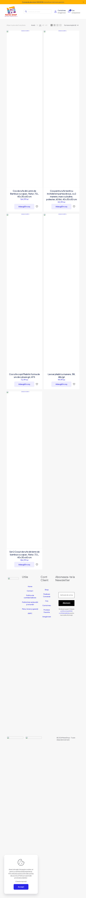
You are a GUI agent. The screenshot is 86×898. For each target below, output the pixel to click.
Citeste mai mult (21, 881)
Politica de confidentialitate (30, 596)
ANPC (30, 613)
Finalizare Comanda (46, 595)
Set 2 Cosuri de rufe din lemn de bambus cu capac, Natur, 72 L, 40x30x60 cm (24, 554)
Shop (47, 590)
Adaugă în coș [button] (24, 206)
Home (30, 586)
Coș (46, 601)
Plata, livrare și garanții (30, 609)
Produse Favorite (47, 611)
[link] (37, 25)
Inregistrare (46, 617)
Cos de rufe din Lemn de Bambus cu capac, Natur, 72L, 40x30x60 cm (24, 193)
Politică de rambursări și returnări (30, 603)
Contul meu (46, 605)
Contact (30, 591)
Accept (21, 887)
